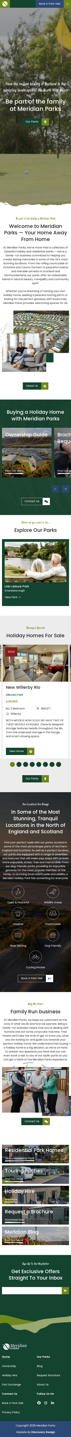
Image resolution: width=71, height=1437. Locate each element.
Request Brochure (48, 1375)
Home (6, 1357)
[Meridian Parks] (14, 1347)
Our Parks (43, 1357)
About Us (43, 1384)
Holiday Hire (9, 1375)
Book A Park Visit (12, 1403)
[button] (65, 489)
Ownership (9, 1366)
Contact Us (9, 1394)
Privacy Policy (11, 1412)
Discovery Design (43, 1432)
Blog (39, 1366)
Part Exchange (11, 1384)
